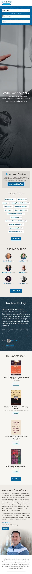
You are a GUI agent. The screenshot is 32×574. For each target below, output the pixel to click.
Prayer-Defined (16, 217)
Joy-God (8, 210)
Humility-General (21, 210)
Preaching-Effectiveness (16, 213)
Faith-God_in (10, 199)
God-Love (8, 206)
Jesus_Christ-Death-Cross (20, 203)
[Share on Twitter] (26, 335)
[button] (16, 384)
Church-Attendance (16, 231)
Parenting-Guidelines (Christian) (16, 221)
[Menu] (19, 3)
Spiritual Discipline (16, 228)
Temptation (22, 199)
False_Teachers (10, 345)
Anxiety (6, 203)
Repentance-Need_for (16, 224)
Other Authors (14, 340)
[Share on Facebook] (29, 335)
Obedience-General (21, 206)
